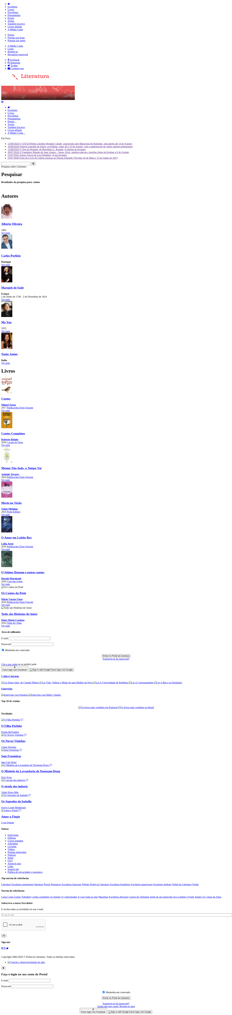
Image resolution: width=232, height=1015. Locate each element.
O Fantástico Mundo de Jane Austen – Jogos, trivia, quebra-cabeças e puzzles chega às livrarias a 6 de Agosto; (68, 152)
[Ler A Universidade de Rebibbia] (111, 682)
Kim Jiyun (6, 777)
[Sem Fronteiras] (11, 750)
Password (6, 644)
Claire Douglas (8, 747)
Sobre (10, 858)
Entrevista (6, 688)
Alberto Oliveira (11, 224)
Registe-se (13, 51)
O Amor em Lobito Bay (16, 537)
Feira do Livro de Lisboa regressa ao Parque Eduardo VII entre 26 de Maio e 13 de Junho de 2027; (63, 158)
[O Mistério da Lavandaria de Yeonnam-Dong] (26, 765)
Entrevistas (13, 835)
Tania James (9, 354)
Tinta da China (14, 623)
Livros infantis (15, 26)
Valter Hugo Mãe (9, 792)
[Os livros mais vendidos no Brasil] (136, 707)
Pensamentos (14, 15)
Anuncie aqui (14, 863)
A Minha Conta (15, 29)
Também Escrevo (16, 23)
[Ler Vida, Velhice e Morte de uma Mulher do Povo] (66, 682)
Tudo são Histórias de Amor (19, 614)
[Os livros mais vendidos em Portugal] (98, 707)
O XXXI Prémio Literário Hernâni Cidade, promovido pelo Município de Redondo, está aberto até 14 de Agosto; (70, 143)
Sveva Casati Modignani (13, 807)
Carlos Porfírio (11, 255)
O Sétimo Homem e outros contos (22, 572)
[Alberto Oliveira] (6, 217)
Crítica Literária (10, 676)
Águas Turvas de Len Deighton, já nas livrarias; (37, 155)
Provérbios (13, 12)
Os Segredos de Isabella (16, 801)
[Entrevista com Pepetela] (14, 695)
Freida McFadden (10, 732)
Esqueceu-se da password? (116, 659)
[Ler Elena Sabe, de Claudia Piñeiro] (20, 682)
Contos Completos (13, 433)
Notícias (12, 855)
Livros (11, 9)
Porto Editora (13, 511)
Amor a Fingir (10, 816)
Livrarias (12, 846)
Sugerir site (13, 869)
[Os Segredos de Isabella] (16, 795)
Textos (11, 21)
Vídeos (11, 849)
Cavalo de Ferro (15, 442)
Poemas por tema (16, 37)
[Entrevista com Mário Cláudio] (44, 695)
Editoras (12, 838)
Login (11, 48)
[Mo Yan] (6, 316)
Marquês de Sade (12, 287)
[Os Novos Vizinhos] (14, 735)
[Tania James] (6, 348)
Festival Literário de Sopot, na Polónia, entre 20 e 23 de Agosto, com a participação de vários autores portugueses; (70, 146)
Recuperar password (18, 54)
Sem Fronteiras (11, 756)
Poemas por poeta (16, 40)
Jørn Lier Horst (8, 762)
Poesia (11, 18)
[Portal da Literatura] (25, 79)
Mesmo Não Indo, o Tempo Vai (21, 468)
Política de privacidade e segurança (25, 872)
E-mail (4, 638)
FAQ (10, 860)
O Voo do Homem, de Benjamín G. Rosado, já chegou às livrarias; (47, 149)
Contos (5, 398)
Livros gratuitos (15, 840)
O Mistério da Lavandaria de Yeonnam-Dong (30, 771)
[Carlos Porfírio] (6, 249)
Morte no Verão (11, 503)
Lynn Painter (7, 822)
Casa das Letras (15, 581)
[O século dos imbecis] (14, 780)
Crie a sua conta (9, 664)
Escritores (12, 6)
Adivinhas (13, 843)
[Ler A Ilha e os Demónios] (168, 682)
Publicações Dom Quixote (20, 407)
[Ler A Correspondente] (141, 682)
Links (10, 866)
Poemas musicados (17, 852)
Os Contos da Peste (13, 593)
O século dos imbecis (14, 786)
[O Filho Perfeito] (12, 719)
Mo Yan (6, 322)
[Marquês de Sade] (6, 281)
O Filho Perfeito (11, 726)
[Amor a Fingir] (11, 810)
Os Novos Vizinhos (13, 741)
